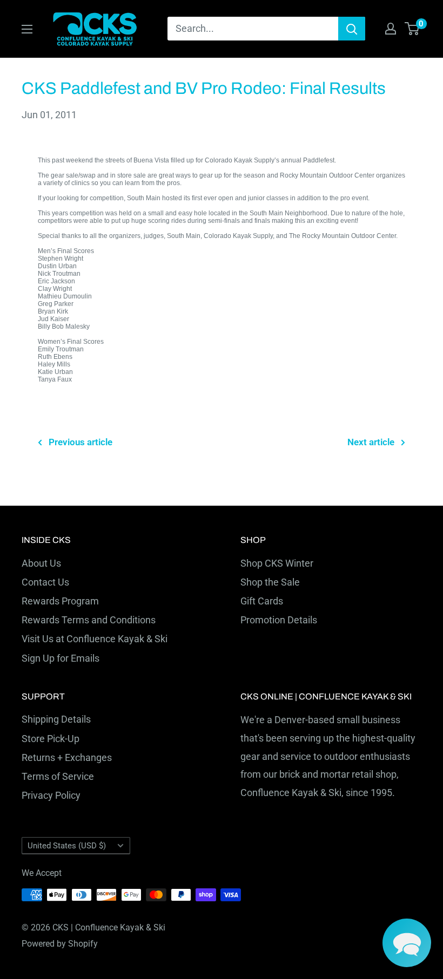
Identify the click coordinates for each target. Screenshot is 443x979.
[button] (406, 943)
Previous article (80, 442)
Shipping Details (56, 719)
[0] (412, 28)
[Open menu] (27, 29)
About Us (41, 563)
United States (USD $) (67, 846)
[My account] (390, 29)
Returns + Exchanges (67, 757)
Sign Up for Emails (60, 658)
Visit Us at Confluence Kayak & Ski (94, 638)
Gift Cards (261, 601)
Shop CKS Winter (276, 563)
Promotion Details (278, 620)
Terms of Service (58, 776)
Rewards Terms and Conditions (89, 620)
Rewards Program (60, 601)
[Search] (351, 28)
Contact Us (45, 582)
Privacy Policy (51, 795)
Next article (370, 442)
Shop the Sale (270, 582)
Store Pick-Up (50, 738)
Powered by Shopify (60, 944)
